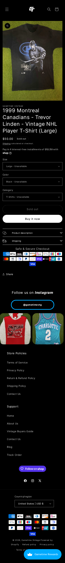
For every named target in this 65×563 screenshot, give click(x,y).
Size (5, 159)
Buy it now (32, 219)
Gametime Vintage (30, 540)
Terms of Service (17, 362)
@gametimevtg (32, 304)
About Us (12, 423)
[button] (7, 9)
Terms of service (24, 550)
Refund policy (29, 544)
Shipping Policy (16, 385)
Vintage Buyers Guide (20, 431)
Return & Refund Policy (21, 378)
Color (6, 174)
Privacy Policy (15, 370)
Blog (9, 446)
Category (8, 190)
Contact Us (14, 393)
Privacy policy (47, 544)
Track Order (14, 454)
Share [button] (9, 274)
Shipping (7, 143)
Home (10, 415)
